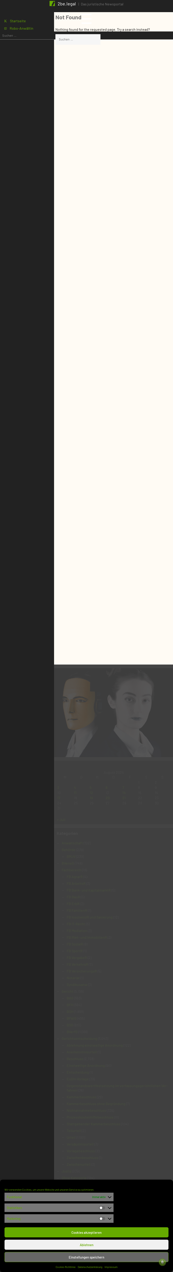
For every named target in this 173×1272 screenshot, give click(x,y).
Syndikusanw (77, 984)
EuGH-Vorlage (78, 1079)
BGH (70, 1011)
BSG (70, 1025)
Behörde (68, 849)
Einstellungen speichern (86, 1257)
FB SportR (75, 951)
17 (58, 798)
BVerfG (72, 1032)
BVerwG (68, 863)
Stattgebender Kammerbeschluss (93, 1124)
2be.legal (67, 3)
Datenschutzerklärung (90, 1266)
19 (91, 798)
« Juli (61, 819)
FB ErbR (73, 903)
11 (75, 792)
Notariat (73, 978)
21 (124, 798)
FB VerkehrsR (77, 964)
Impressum (111, 1266)
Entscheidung (78, 1072)
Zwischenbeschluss (82, 1157)
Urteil (71, 1137)
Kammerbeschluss (81, 1097)
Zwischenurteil (79, 1164)
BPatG (71, 1018)
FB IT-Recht (76, 924)
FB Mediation (77, 930)
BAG (70, 998)
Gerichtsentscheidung (79, 1038)
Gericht (67, 991)
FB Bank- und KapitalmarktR (89, 890)
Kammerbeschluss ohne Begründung (96, 1103)
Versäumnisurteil (80, 1144)
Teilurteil (74, 1130)
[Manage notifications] (162, 1262)
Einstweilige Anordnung (86, 1065)
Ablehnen (86, 1245)
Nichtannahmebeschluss (86, 1110)
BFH (70, 1005)
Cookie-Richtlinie (65, 1266)
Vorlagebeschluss (81, 1151)
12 (91, 792)
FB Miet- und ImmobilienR (87, 937)
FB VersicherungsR (82, 971)
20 (108, 798)
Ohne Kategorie (74, 1178)
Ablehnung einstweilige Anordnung (95, 1045)
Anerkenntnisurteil (82, 1052)
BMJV (71, 856)
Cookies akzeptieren (86, 1232)
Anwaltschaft (72, 843)
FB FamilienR (77, 910)
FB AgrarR (75, 876)
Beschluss (75, 1058)
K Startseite (15, 21)
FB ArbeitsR (76, 883)
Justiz (66, 1171)
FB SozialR (75, 944)
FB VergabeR (77, 957)
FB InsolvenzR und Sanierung (90, 917)
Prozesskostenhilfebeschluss (90, 1117)
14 (124, 792)
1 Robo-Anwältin (18, 28)
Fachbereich (71, 870)
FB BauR (73, 897)
